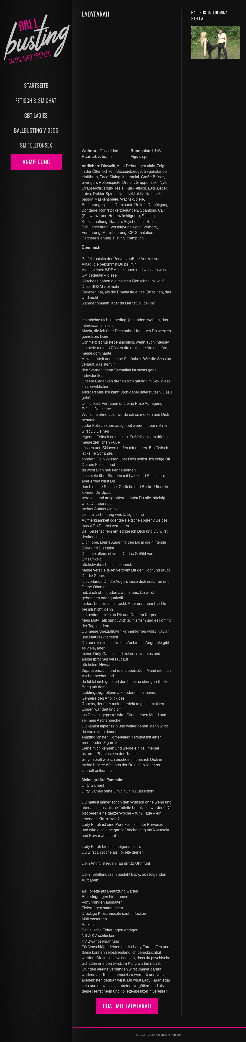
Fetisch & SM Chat (35, 101)
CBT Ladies (36, 115)
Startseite (36, 85)
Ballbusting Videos (36, 130)
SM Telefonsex (36, 145)
